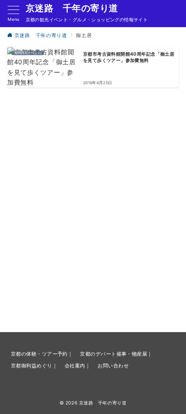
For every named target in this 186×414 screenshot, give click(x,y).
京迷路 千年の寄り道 (72, 8)
